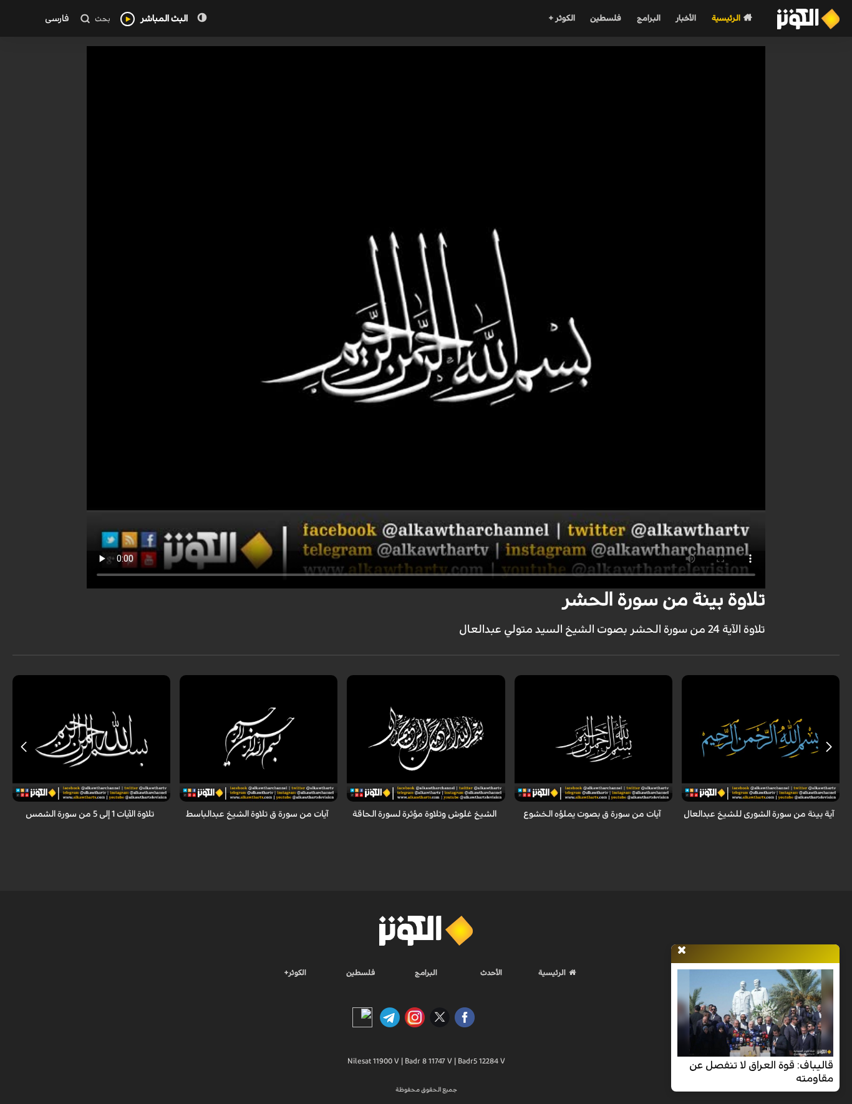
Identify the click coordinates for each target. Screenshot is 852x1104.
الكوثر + (561, 18)
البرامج (649, 18)
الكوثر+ (295, 972)
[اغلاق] (681, 950)
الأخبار (685, 18)
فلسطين (605, 18)
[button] (829, 747)
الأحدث (491, 972)
